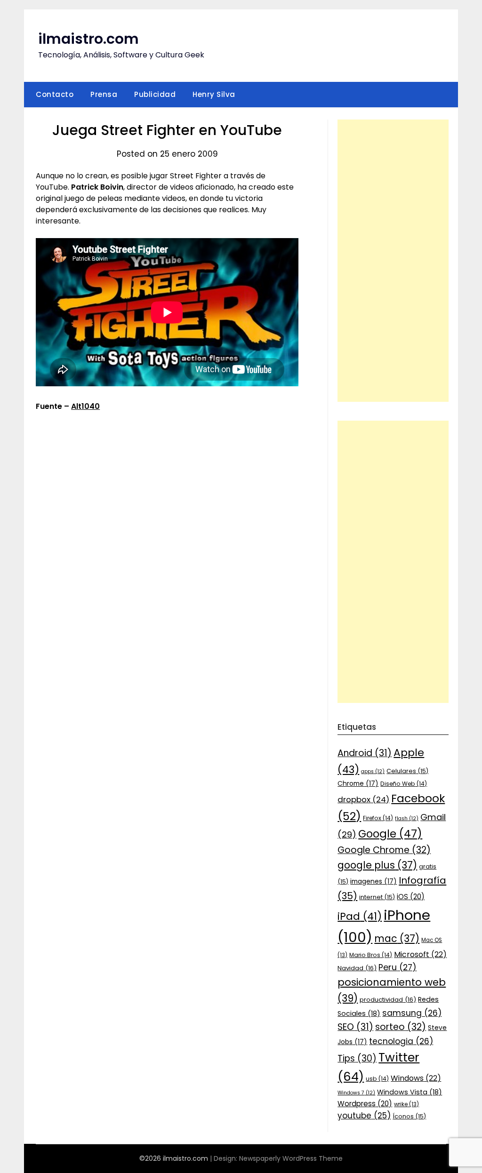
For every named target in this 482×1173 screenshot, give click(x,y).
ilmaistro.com (88, 39)
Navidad (357, 968)
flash (406, 818)
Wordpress (364, 1104)
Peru (397, 967)
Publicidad (155, 94)
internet (377, 897)
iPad (359, 916)
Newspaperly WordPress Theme (291, 1158)
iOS (411, 897)
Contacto (54, 94)
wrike (406, 1104)
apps (373, 771)
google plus (377, 865)
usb (377, 1079)
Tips (357, 1058)
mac (396, 938)
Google (390, 833)
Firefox (378, 818)
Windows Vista (409, 1092)
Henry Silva (214, 94)
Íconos (409, 1116)
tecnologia (401, 1041)
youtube (364, 1115)
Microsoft (420, 954)
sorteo (400, 1027)
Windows (416, 1078)
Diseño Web (403, 784)
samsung (412, 1013)
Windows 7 (356, 1092)
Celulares (407, 771)
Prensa (103, 94)
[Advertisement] (392, 261)
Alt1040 (85, 406)
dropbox (363, 799)
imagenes (373, 881)
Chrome (357, 783)
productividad (388, 999)
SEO (355, 1027)
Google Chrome (384, 850)
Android (364, 753)
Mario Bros (370, 955)
